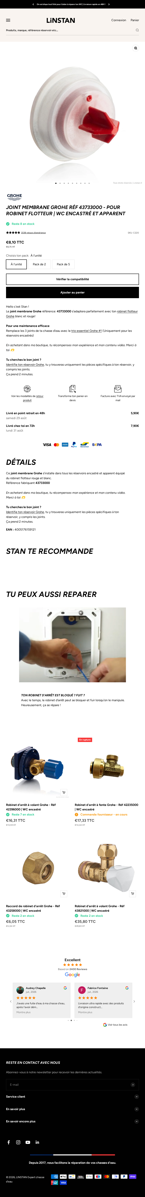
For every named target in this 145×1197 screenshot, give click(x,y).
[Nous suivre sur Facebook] (8, 1142)
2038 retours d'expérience (33, 232)
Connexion (118, 20)
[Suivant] (109, 4)
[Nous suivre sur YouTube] (27, 1142)
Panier (135, 20)
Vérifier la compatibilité (72, 279)
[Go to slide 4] (75, 1020)
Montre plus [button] (23, 1012)
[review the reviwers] (65, 988)
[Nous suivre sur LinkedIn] (37, 1142)
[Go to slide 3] (72, 1020)
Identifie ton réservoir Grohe (25, 364)
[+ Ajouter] (63, 792)
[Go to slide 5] (78, 1020)
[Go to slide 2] (69, 1020)
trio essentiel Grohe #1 (86, 331)
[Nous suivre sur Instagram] (18, 1142)
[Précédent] (33, 4)
